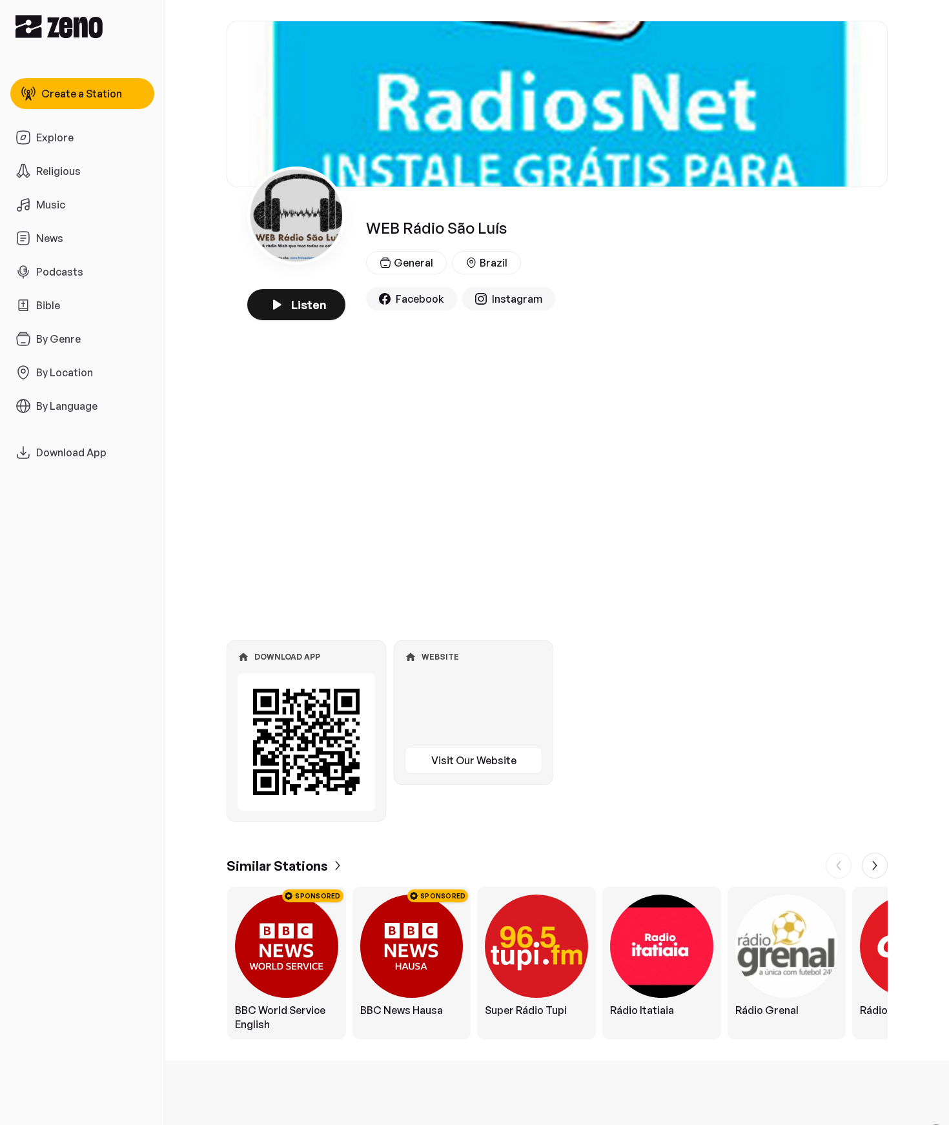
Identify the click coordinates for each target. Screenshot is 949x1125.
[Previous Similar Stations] (839, 865)
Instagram (517, 298)
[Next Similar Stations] (875, 865)
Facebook (420, 298)
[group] (557, 963)
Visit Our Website (473, 760)
